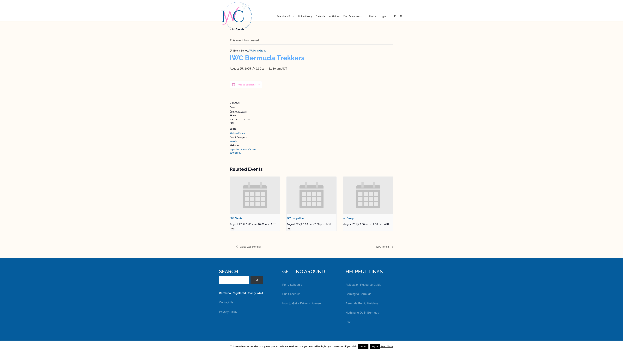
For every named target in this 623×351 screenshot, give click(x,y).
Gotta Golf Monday (250, 246)
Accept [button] (363, 346)
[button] (389, 16)
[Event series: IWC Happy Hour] (289, 229)
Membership (284, 16)
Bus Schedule (291, 294)
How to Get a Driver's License (301, 303)
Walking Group (237, 133)
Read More (386, 346)
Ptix (348, 322)
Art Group (348, 218)
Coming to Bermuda (359, 294)
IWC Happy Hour (296, 218)
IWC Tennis (236, 218)
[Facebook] (395, 16)
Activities (334, 16)
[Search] (256, 280)
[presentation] (255, 195)
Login (383, 16)
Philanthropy (305, 16)
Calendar (321, 16)
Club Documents (352, 16)
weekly (233, 141)
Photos (372, 16)
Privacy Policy (228, 311)
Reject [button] (375, 346)
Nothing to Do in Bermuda (362, 312)
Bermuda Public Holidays (362, 303)
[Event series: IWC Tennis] (232, 229)
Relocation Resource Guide (363, 284)
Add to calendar (246, 84)
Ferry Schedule (292, 284)
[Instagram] (401, 16)
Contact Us (226, 302)
